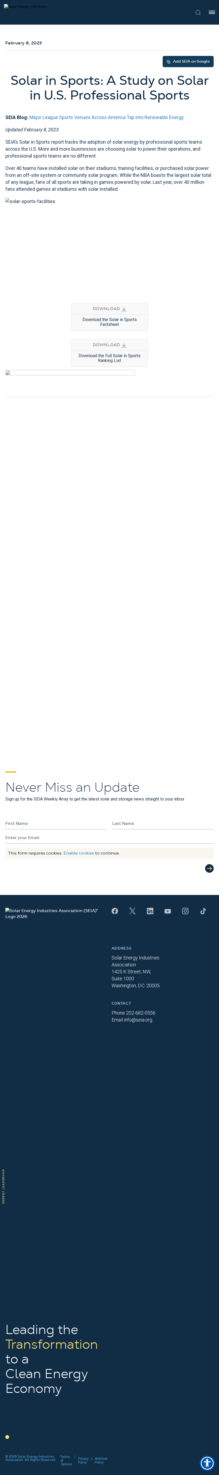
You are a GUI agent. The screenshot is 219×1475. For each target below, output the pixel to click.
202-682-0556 (140, 1013)
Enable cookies (79, 853)
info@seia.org (138, 1020)
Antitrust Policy (101, 1460)
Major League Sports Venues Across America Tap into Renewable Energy (106, 117)
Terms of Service (66, 1460)
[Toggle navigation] (212, 12)
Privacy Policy (83, 1460)
